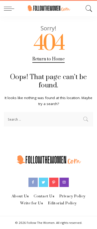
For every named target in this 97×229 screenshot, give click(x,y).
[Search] (88, 8)
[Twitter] (43, 182)
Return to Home (48, 59)
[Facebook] (33, 182)
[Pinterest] (53, 182)
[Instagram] (64, 182)
